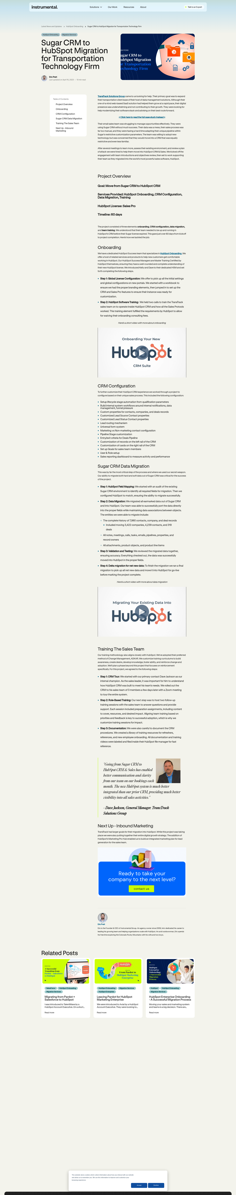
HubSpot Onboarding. (171, 253)
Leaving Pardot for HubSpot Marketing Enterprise (114, 998)
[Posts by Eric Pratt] (44, 78)
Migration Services (69, 35)
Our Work (112, 7)
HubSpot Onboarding (74, 26)
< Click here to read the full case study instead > (142, 117)
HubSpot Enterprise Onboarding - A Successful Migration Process (170, 998)
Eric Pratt (53, 77)
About (143, 7)
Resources (129, 7)
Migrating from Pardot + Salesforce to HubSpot (60, 998)
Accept (139, 1185)
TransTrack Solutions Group (111, 96)
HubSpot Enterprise (106, 992)
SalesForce (50, 988)
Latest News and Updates (51, 26)
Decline (156, 1185)
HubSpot (154, 988)
